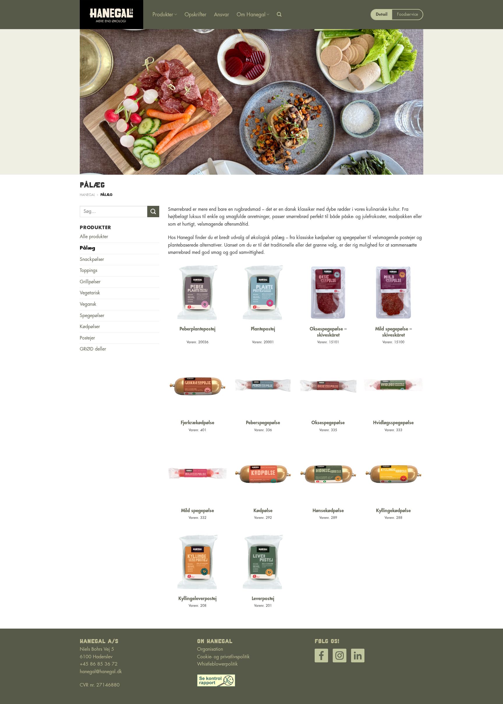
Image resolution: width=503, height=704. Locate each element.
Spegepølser (92, 315)
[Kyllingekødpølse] (393, 474)
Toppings (88, 270)
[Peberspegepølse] (263, 386)
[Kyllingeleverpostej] (197, 562)
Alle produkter (94, 236)
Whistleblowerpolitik (217, 664)
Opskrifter (195, 14)
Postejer (87, 338)
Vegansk (88, 304)
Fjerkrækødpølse (197, 422)
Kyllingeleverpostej (197, 598)
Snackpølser (92, 259)
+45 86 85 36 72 (99, 664)
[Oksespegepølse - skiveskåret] (328, 292)
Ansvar (221, 14)
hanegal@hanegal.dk (101, 671)
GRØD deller (93, 349)
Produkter (163, 14)
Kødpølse (263, 510)
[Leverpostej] (263, 562)
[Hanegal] (112, 14)
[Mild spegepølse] (197, 474)
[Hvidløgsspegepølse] (393, 386)
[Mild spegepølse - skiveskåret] (393, 292)
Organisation (210, 649)
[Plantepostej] (263, 292)
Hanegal (87, 195)
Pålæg (87, 248)
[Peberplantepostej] (197, 292)
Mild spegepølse (197, 510)
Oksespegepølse (328, 422)
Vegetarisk (90, 293)
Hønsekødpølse (328, 510)
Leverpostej (263, 598)
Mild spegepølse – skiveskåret (393, 332)
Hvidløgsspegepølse (393, 422)
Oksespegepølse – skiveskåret (328, 332)
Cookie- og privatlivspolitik (223, 657)
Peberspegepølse (263, 422)
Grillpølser (90, 282)
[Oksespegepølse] (328, 386)
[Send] (153, 211)
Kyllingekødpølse (393, 510)
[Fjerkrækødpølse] (197, 386)
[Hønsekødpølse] (328, 474)
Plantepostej (263, 329)
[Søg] (279, 14)
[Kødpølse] (263, 474)
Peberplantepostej (197, 329)
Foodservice (407, 14)
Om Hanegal (251, 14)
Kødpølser (90, 326)
